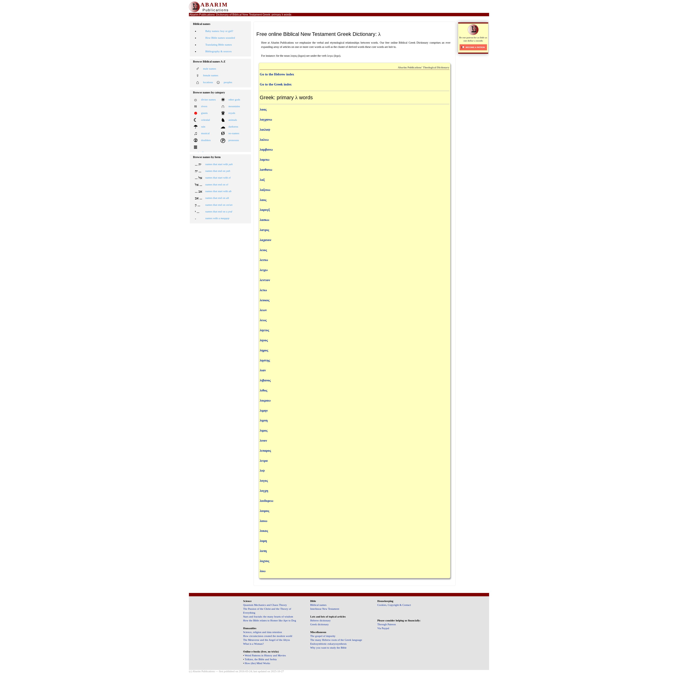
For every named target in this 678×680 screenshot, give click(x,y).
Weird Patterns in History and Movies (265, 655)
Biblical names (318, 605)
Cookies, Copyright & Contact (394, 605)
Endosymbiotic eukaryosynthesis (328, 643)
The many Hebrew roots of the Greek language (336, 640)
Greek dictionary (319, 624)
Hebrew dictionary (320, 620)
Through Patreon (386, 624)
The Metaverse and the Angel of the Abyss (266, 640)
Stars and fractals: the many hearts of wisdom (268, 616)
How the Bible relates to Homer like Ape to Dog (269, 620)
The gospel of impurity (322, 636)
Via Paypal (383, 628)
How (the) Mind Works (257, 663)
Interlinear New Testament (324, 608)
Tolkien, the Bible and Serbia (261, 659)
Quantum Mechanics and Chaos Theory (265, 605)
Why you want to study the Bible (328, 647)
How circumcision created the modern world (267, 636)
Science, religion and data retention (262, 632)
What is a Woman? (253, 643)
